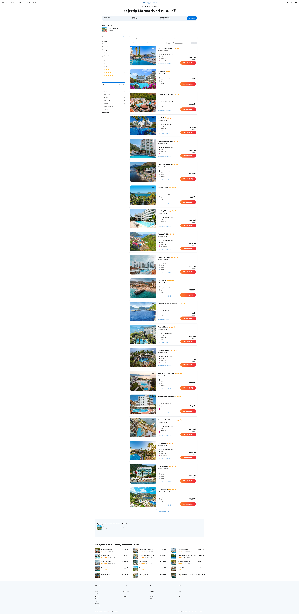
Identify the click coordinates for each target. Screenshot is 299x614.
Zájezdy (96, 598)
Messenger (152, 591)
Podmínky (180, 611)
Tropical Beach (163, 327)
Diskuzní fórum (126, 591)
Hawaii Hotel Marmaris (166, 397)
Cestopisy (125, 594)
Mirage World (163, 234)
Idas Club (161, 118)
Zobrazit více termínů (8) (164, 412)
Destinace (97, 591)
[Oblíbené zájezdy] (288, 2)
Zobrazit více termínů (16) (164, 203)
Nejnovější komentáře (127, 589)
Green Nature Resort (165, 95)
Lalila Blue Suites (164, 257)
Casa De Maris (163, 466)
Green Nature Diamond (166, 373)
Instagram (152, 594)
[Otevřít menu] (3, 2)
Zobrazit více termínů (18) (164, 458)
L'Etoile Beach (163, 188)
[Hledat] (6, 2)
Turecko (161, 50)
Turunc (171, 492)
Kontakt (179, 591)
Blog (96, 601)
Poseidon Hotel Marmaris (167, 420)
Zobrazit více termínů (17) (164, 133)
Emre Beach (162, 280)
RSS (151, 598)
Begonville (161, 71)
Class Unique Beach (165, 164)
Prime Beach (162, 443)
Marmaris (166, 50)
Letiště (96, 594)
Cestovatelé (125, 596)
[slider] (102, 82)
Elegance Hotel (163, 350)
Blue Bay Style (163, 211)
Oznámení (202, 611)
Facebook (152, 589)
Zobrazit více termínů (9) (164, 319)
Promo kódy (97, 606)
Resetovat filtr (121, 37)
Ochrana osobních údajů (188, 611)
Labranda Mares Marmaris (167, 304)
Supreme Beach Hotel (165, 141)
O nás (179, 589)
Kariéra (179, 594)
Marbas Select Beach (165, 48)
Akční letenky (97, 589)
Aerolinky (97, 596)
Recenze (96, 603)
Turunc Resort (163, 490)
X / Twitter (152, 596)
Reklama (196, 611)
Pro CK (179, 596)
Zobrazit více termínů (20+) (164, 64)
